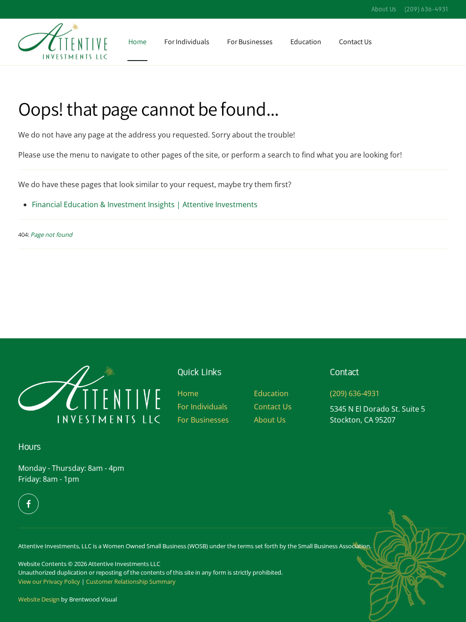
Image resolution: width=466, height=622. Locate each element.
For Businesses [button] (250, 41)
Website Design (39, 599)
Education (305, 41)
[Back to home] (63, 42)
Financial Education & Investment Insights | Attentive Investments (145, 204)
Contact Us (355, 41)
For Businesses (203, 420)
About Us (383, 9)
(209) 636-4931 (426, 9)
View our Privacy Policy (49, 581)
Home (137, 41)
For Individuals (202, 407)
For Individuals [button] (186, 41)
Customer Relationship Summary (131, 581)
